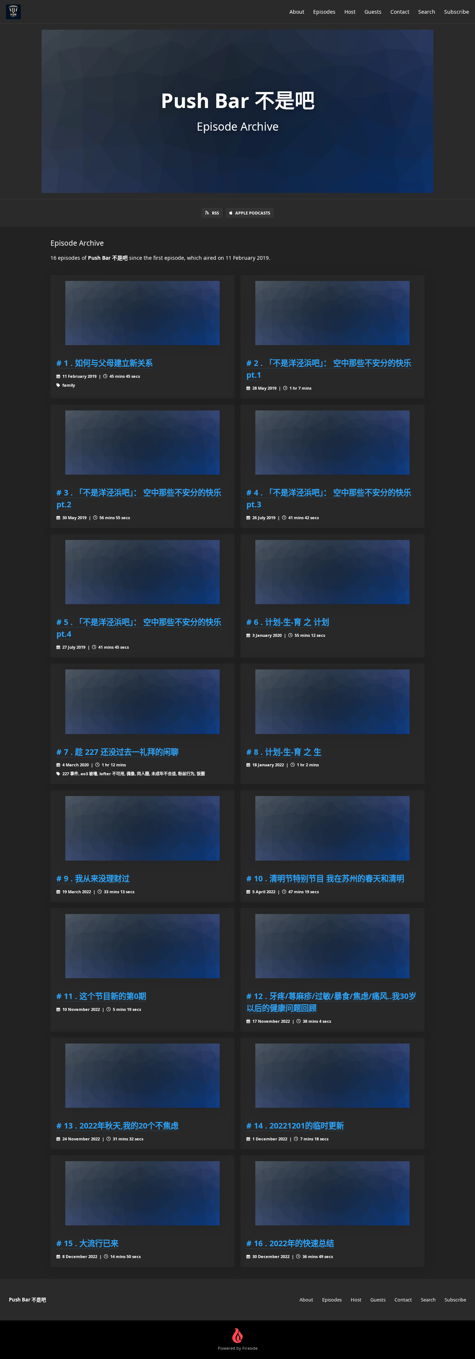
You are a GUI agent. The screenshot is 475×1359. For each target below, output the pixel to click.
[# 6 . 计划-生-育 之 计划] (332, 572)
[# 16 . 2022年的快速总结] (332, 1193)
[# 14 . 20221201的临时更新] (332, 1076)
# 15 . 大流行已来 (87, 1243)
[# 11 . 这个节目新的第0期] (142, 946)
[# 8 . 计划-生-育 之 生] (332, 701)
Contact (399, 11)
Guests (372, 11)
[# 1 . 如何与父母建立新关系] (142, 313)
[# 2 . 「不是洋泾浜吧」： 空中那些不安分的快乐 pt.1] (332, 313)
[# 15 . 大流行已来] (142, 1193)
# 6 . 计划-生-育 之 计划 (287, 621)
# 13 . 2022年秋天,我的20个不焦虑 (117, 1125)
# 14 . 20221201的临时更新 (295, 1125)
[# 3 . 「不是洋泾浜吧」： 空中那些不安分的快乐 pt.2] (142, 442)
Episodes (324, 11)
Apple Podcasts (252, 213)
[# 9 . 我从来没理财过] (142, 828)
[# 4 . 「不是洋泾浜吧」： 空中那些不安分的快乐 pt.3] (332, 442)
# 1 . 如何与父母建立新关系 (104, 362)
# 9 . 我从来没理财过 (93, 878)
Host (350, 11)
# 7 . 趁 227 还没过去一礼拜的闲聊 (117, 751)
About (296, 11)
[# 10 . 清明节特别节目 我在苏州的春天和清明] (332, 828)
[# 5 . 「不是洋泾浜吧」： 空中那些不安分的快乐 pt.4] (142, 572)
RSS (215, 213)
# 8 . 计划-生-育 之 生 (283, 751)
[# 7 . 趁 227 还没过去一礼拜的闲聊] (142, 701)
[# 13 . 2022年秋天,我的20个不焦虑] (142, 1076)
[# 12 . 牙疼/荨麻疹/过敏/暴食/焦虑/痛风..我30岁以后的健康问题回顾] (332, 946)
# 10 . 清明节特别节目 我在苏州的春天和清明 (325, 878)
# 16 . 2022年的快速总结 (290, 1243)
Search (426, 11)
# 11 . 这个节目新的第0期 (101, 995)
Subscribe (456, 11)
